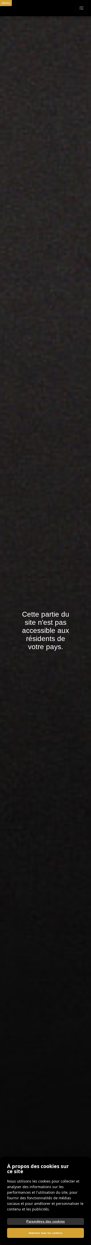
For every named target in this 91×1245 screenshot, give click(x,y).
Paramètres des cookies (45, 1221)
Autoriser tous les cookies (45, 1233)
